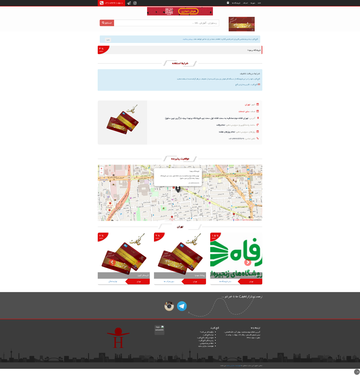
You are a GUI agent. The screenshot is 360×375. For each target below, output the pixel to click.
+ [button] (101, 168)
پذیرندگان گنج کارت (206, 340)
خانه (259, 3)
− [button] (101, 172)
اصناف (245, 3)
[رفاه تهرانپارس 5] (236, 259)
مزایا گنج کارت (208, 334)
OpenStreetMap (247, 220)
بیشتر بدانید (188, 39)
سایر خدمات (244, 111)
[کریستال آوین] (124, 259)
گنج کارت (241, 24)
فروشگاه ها (236, 3)
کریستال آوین (143, 275)
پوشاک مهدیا (200, 275)
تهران (247, 104)
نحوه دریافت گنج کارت (205, 337)
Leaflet (237, 220)
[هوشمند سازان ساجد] (118, 337)
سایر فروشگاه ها (225, 281)
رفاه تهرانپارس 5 (254, 275)
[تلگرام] (129, 3)
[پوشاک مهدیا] (180, 259)
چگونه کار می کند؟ (206, 332)
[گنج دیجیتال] (180, 11)
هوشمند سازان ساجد (205, 346)
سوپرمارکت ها (169, 281)
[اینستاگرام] (134, 3)
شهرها (253, 3)
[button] (110, 260)
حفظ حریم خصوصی (206, 343)
